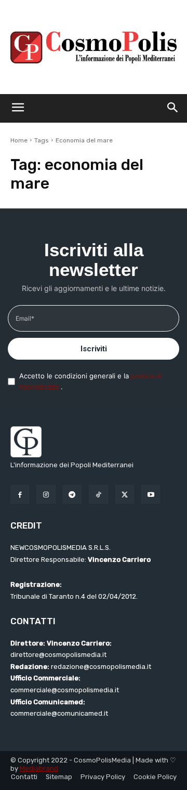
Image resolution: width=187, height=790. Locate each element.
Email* (25, 318)
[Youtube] (150, 494)
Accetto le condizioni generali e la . (90, 381)
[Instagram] (45, 494)
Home (19, 140)
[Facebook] (19, 494)
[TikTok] (98, 494)
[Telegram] (72, 494)
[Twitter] (124, 494)
